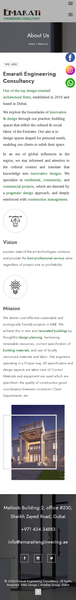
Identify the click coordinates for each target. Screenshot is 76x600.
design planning (30, 337)
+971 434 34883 (38, 529)
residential (32, 180)
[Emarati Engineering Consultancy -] (31, 14)
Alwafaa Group (50, 585)
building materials (16, 350)
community (52, 180)
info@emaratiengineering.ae (38, 541)
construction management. (48, 199)
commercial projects (18, 186)
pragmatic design (19, 193)
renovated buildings (52, 330)
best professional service (45, 258)
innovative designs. (46, 173)
